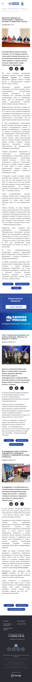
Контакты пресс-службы (8, 628)
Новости (23, 8)
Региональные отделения (7, 624)
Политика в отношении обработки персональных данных (16, 665)
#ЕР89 (9, 440)
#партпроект (8, 284)
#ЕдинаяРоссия (21, 440)
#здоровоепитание (22, 284)
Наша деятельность (13, 8)
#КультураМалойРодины (16, 609)
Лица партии (21, 621)
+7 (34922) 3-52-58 (16, 636)
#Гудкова (16, 288)
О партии (6, 621)
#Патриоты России (16, 444)
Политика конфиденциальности (16, 663)
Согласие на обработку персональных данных (16, 667)
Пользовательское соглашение (16, 661)
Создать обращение (16, 307)
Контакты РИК (21, 624)
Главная (4, 8)
